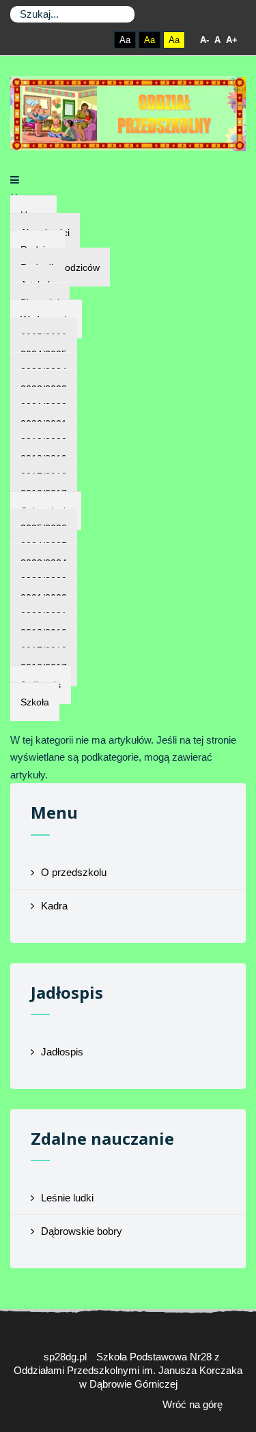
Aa (124, 40)
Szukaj (121, 14)
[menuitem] (34, 701)
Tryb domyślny (71, 40)
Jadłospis (62, 1051)
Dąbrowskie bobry (81, 1231)
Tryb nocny (95, 40)
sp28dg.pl (65, 1356)
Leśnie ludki (67, 1197)
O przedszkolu (73, 872)
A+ (232, 40)
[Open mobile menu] (14, 180)
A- (204, 40)
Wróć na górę (192, 1404)
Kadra (54, 905)
